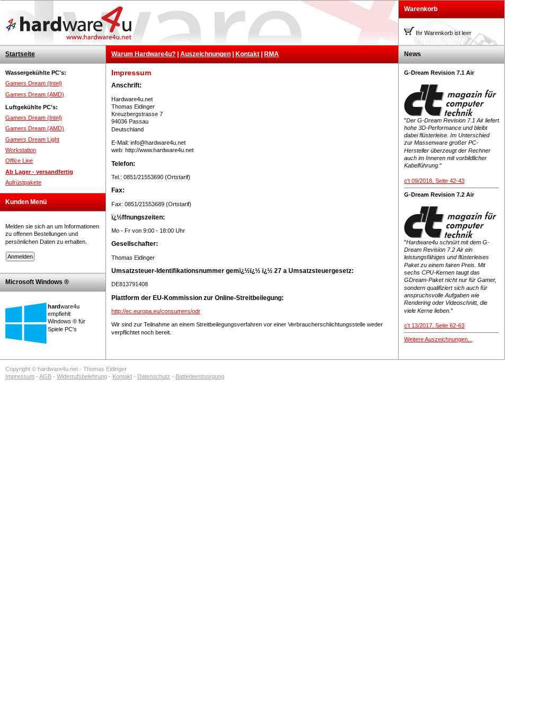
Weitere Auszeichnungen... (438, 339)
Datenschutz (153, 376)
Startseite (20, 54)
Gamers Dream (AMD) (34, 94)
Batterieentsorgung (200, 376)
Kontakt (247, 54)
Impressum (19, 376)
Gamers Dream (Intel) (33, 83)
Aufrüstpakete (23, 182)
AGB (45, 376)
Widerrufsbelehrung (82, 376)
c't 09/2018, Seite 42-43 (434, 181)
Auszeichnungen (205, 54)
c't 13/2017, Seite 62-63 (434, 325)
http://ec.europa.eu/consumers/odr (155, 311)
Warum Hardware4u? (143, 54)
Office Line (19, 160)
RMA (271, 54)
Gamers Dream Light (32, 139)
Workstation (20, 150)
